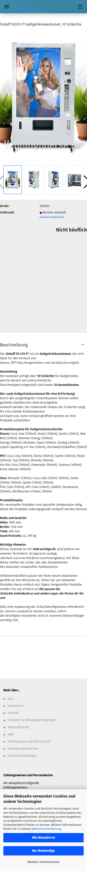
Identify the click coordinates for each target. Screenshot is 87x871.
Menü (6, 6)
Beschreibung (14, 345)
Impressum (16, 706)
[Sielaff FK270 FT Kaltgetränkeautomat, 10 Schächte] (43, 97)
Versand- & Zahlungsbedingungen (32, 720)
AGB (10, 734)
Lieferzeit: (7, 212)
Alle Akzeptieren (43, 837)
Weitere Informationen (43, 862)
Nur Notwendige (43, 851)
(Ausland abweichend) (52, 217)
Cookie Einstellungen (22, 756)
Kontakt (13, 713)
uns (10, 699)
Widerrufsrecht (18, 727)
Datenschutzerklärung (46, 828)
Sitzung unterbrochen (23, 749)
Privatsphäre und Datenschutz (29, 741)
